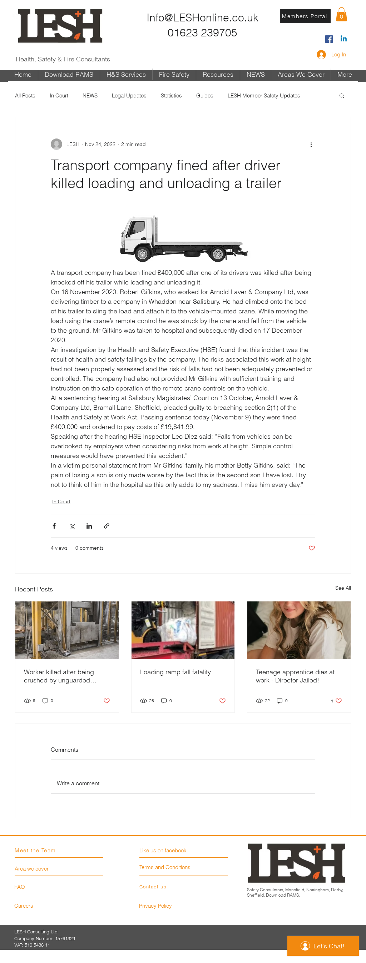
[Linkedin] (343, 39)
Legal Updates (129, 95)
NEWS (90, 95)
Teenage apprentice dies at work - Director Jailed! (295, 676)
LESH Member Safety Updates (264, 95)
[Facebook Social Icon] (329, 39)
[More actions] (311, 144)
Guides (204, 95)
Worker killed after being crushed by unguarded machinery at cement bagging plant (59, 676)
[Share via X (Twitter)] (71, 526)
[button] (341, 14)
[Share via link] (106, 526)
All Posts (25, 95)
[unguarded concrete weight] (67, 630)
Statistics (171, 95)
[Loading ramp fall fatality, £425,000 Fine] (183, 630)
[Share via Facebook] (54, 526)
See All (343, 588)
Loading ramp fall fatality (175, 672)
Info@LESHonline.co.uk (202, 17)
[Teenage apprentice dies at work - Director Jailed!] (299, 630)
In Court (59, 95)
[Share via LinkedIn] (89, 526)
